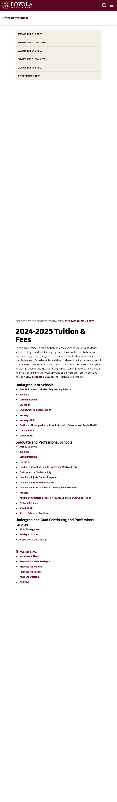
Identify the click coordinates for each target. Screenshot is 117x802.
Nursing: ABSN (28, 420)
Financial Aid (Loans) (31, 571)
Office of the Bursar (15, 18)
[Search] (104, 5)
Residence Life (28, 360)
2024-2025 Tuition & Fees (79, 321)
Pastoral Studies (28, 502)
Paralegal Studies (29, 534)
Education (25, 404)
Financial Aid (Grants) (31, 566)
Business (24, 394)
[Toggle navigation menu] (111, 5)
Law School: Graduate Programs (37, 482)
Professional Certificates (33, 539)
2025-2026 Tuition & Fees (30, 51)
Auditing (24, 581)
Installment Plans (29, 556)
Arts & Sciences (28, 446)
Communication (28, 399)
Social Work (26, 435)
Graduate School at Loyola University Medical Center (49, 467)
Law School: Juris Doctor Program (38, 477)
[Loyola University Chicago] (17, 5)
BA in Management (30, 529)
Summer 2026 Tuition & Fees (32, 42)
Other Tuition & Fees (29, 76)
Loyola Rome (27, 430)
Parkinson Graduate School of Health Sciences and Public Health (55, 497)
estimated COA (41, 376)
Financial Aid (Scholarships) (35, 561)
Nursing (24, 415)
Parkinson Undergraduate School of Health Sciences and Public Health (59, 425)
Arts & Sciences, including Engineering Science (45, 389)
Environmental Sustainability (35, 409)
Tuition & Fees (54, 321)
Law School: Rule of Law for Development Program (48, 487)
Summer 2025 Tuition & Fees (32, 59)
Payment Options (29, 576)
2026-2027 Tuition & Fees (30, 34)
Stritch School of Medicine (34, 513)
